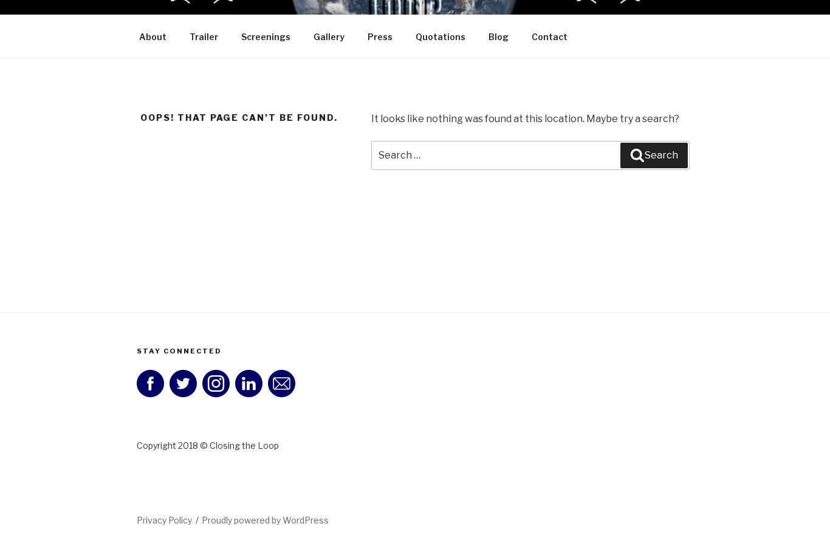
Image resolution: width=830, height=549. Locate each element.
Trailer (204, 37)
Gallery (329, 37)
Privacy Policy (164, 520)
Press (380, 37)
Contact (550, 37)
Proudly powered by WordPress (265, 520)
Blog (499, 37)
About (152, 37)
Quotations (440, 37)
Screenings (265, 37)
